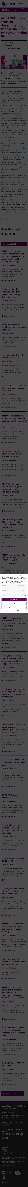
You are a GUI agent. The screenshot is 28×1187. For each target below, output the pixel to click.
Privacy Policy (17, 610)
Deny (14, 603)
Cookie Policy (10, 610)
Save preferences (14, 607)
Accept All (14, 599)
